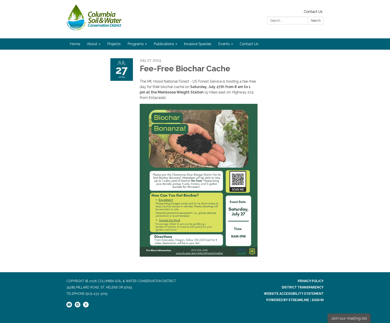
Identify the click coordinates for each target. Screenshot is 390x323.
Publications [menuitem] (164, 44)
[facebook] (86, 306)
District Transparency (303, 287)
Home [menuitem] (75, 44)
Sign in (318, 300)
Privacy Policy (311, 281)
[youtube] (69, 306)
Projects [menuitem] (114, 44)
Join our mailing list (349, 318)
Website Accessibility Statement (294, 293)
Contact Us (313, 11)
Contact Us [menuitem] (249, 44)
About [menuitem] (92, 44)
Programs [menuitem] (136, 44)
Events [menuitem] (224, 44)
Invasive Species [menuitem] (197, 44)
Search (316, 20)
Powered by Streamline (287, 300)
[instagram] (77, 306)
